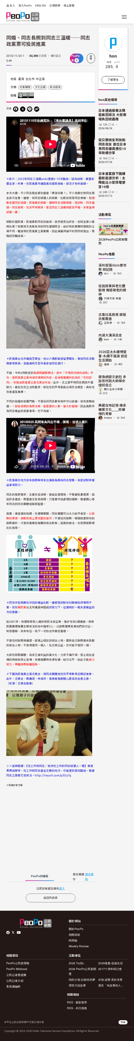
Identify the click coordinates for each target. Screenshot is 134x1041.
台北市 (30, 79)
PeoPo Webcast (16, 969)
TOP (123, 1022)
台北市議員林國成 (37, 607)
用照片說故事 (77, 985)
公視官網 (54, 5)
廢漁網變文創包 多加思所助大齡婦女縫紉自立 (112, 380)
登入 (12, 5)
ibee (106, 339)
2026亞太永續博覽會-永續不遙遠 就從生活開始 (112, 355)
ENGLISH (40, 5)
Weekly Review (79, 946)
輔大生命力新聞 (113, 389)
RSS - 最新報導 (77, 1002)
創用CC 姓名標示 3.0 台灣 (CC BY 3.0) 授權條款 (26, 95)
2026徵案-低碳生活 (110, 963)
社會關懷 (25, 87)
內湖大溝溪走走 (110, 335)
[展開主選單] (124, 16)
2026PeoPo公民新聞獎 (112, 241)
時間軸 (73, 940)
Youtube (19, 932)
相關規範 (74, 935)
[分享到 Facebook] (15, 109)
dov (106, 273)
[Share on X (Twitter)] (22, 109)
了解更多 (113, 79)
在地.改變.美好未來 (110, 980)
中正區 (40, 79)
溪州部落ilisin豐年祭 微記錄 (112, 267)
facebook (8, 932)
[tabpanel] (50, 888)
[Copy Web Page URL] (36, 109)
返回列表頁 (50, 898)
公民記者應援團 (16, 975)
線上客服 (69, 5)
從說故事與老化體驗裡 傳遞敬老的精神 (112, 289)
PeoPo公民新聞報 (17, 963)
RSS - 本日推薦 (77, 1008)
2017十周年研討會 (110, 969)
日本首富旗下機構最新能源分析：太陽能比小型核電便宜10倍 (111, 180)
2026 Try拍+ (76, 963)
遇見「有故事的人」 (111, 985)
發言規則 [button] (89, 877)
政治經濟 (55, 87)
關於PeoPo (76, 929)
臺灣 (21, 79)
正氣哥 (108, 322)
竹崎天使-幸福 (112, 298)
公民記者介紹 (14, 981)
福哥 (106, 364)
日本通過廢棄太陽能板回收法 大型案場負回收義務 (112, 115)
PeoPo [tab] (39, 876)
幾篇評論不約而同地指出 (73, 231)
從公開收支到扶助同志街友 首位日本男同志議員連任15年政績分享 (112, 146)
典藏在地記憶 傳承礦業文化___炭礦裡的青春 (112, 409)
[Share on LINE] (29, 109)
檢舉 (91, 57)
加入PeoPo (25, 5)
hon (113, 56)
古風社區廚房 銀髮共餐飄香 (112, 316)
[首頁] (22, 17)
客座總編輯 (13, 986)
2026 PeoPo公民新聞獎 (82, 971)
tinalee (108, 417)
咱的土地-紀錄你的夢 (82, 980)
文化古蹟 (40, 87)
